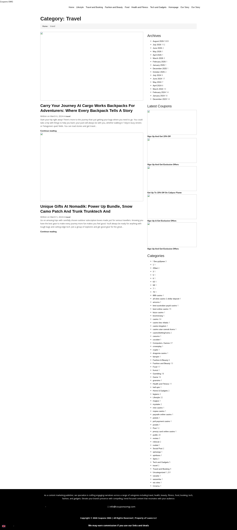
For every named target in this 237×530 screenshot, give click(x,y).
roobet (155, 445)
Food (127, 7)
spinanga (157, 452)
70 (154, 292)
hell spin (156, 387)
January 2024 (159, 96)
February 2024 (159, 92)
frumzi (155, 370)
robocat (156, 442)
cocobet (156, 340)
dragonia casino (160, 353)
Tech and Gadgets (158, 7)
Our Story (184, 7)
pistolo (155, 418)
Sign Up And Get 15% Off (159, 136)
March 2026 (158, 58)
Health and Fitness (139, 7)
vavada (156, 476)
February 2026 (159, 62)
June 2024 (157, 79)
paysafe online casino (162, 414)
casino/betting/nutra (161, 333)
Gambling (157, 374)
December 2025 (160, 68)
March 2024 (158, 89)
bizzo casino (158, 312)
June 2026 (157, 48)
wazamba (157, 479)
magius (156, 401)
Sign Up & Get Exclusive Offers (161, 221)
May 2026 (157, 51)
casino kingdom (159, 326)
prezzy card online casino (164, 431)
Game (155, 377)
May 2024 (157, 82)
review (155, 438)
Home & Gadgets (160, 391)
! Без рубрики (159, 261)
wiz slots (156, 482)
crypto (155, 350)
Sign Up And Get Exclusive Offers (163, 164)
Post (155, 428)
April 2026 (157, 55)
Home (71, 7)
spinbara (156, 455)
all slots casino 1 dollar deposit (166, 299)
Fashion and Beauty (114, 7)
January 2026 (159, 65)
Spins (155, 459)
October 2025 (159, 72)
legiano (156, 394)
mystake (156, 404)
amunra (156, 302)
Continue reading (48, 131)
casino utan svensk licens (164, 329)
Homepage (173, 7)
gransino (156, 380)
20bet (155, 268)
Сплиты (156, 486)
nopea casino (158, 411)
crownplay (157, 346)
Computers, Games (161, 343)
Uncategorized (159, 472)
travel (68, 116)
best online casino (160, 309)
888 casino (157, 295)
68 (154, 285)
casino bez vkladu (160, 322)
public (155, 435)
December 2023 (160, 99)
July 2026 (157, 45)
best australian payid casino (165, 305)
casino (155, 319)
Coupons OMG (6, 2)
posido (156, 425)
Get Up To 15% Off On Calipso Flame (164, 192)
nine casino (158, 408)
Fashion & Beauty (160, 360)
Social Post (157, 448)
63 (154, 282)
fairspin (156, 357)
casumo (156, 336)
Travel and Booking (94, 7)
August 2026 (158, 41)
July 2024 (157, 75)
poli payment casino (161, 421)
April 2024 (157, 85)
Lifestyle (80, 7)
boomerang (158, 316)
